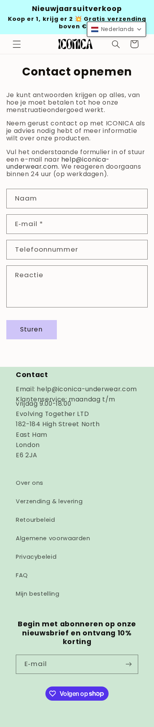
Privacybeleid (36, 557)
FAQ (22, 575)
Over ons (29, 483)
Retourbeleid (35, 520)
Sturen (31, 329)
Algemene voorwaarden (53, 538)
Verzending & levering (49, 501)
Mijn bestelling (37, 594)
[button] (17, 44)
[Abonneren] (129, 664)
